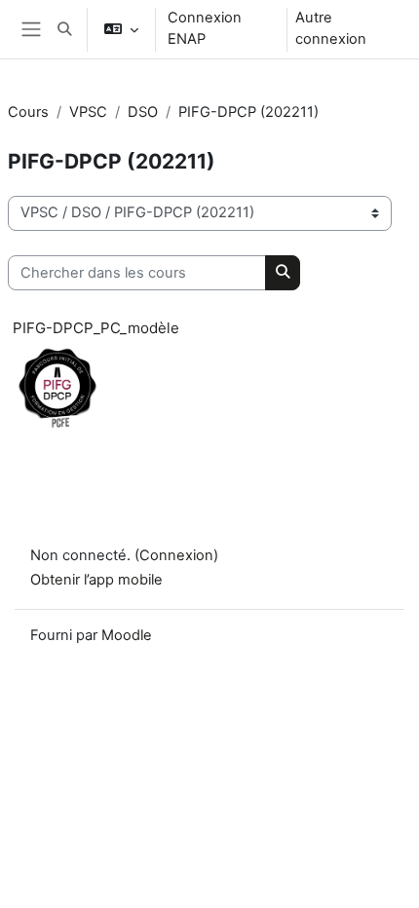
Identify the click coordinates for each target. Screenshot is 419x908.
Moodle (126, 635)
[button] (64, 29)
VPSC (88, 112)
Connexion (176, 555)
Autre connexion (330, 28)
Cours (28, 112)
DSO (143, 112)
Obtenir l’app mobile (96, 579)
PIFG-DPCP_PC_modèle (96, 328)
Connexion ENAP (205, 28)
